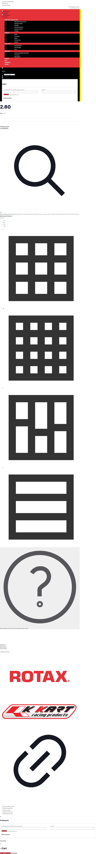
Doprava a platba (6, 810)
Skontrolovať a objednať (5, 853)
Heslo (52, 826)
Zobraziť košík (14, 853)
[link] (40, 170)
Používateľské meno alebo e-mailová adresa (12, 826)
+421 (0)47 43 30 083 (4, 651)
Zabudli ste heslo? (5, 834)
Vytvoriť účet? (3, 840)
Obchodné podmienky (8, 808)
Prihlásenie (4, 830)
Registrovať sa (3, 216)
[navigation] (48, 848)
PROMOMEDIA (8, 803)
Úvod (1, 113)
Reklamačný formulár (7, 813)
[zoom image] (40, 210)
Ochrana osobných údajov (8, 806)
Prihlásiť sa (9, 216)
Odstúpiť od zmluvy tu (8, 811)
